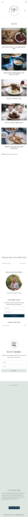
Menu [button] (2, 2)
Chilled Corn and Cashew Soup (14, 257)
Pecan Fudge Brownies (14, 123)
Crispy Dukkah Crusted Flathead (14, 147)
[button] (14, 370)
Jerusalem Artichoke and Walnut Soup (14, 73)
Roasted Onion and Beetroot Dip (14, 48)
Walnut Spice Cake (14, 99)
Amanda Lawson (14, 10)
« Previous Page (5, 263)
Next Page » (23, 263)
